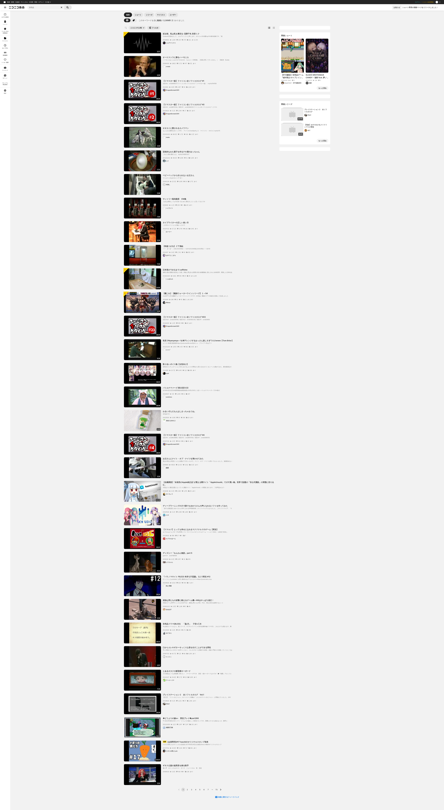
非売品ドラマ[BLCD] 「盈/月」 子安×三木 (183, 624)
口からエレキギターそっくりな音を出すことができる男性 (187, 647)
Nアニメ (41, 2)
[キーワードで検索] (127, 20)
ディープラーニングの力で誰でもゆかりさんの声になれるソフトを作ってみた (195, 506)
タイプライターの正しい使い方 (176, 222)
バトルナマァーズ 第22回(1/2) (175, 388)
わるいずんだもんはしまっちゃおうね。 (179, 411)
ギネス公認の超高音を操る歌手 (176, 765)
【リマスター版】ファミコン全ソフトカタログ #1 (183, 81)
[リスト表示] (269, 28)
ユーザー (173, 15)
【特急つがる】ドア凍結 (173, 246)
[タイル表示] (274, 28)
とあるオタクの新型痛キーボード (177, 671)
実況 (35, 2)
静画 (12, 2)
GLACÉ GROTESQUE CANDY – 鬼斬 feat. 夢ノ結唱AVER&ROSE (316, 76)
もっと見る (322, 88)
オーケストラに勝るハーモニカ (176, 57)
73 (216, 790)
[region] (5, 410)
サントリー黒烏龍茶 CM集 (174, 199)
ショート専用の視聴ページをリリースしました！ (420, 7)
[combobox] (45, 7)
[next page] (220, 789)
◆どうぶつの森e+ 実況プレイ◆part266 (181, 718)
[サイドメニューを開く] (5, 7)
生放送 (17, 2)
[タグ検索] (133, 20)
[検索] (68, 7)
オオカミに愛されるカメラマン (176, 128)
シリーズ (149, 15)
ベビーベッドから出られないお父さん (178, 175)
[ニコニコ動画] (17, 7)
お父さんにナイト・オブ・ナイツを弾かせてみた (183, 458)
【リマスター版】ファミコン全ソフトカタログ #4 (184, 435)
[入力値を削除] (61, 7)
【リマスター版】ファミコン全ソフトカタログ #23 (184, 317)
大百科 (31, 2)
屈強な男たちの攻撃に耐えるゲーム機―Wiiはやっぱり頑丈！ (188, 600)
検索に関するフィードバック (228, 797)
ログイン (418, 2)
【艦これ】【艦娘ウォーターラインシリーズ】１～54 (185, 293)
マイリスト (161, 15)
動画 (8, 2)
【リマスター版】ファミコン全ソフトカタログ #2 (183, 104)
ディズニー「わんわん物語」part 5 (177, 553)
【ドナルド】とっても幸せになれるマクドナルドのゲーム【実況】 (190, 529)
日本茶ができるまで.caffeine (175, 270)
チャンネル (24, 2)
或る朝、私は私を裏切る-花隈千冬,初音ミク (181, 34)
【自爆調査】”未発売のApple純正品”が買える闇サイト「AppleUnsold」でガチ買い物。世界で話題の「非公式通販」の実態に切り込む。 (218, 483)
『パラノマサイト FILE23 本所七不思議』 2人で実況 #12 (186, 576)
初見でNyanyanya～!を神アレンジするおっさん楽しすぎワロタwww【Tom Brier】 (198, 340)
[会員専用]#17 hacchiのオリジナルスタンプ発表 (185, 742)
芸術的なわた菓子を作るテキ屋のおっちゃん (181, 152)
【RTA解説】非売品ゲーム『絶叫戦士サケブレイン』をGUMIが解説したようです (292, 76)
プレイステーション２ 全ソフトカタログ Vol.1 (183, 694)
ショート (138, 15)
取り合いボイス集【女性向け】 (176, 364)
